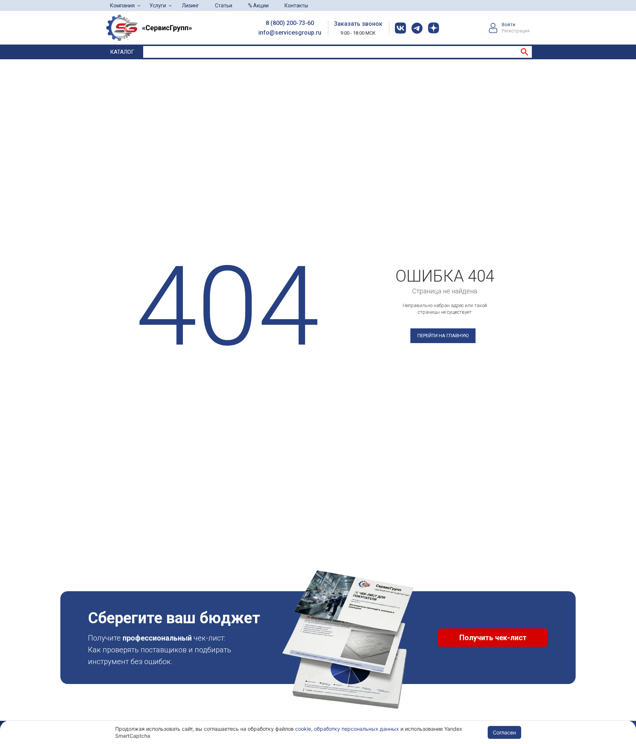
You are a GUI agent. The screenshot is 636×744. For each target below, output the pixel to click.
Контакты (296, 5)
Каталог (122, 52)
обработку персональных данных (356, 729)
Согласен (504, 732)
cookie (303, 729)
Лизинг (190, 5)
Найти (524, 52)
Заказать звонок (358, 23)
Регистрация (516, 31)
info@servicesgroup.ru (289, 32)
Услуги (157, 5)
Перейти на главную (443, 335)
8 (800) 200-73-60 (290, 23)
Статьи (223, 5)
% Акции (258, 5)
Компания (122, 5)
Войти (508, 24)
